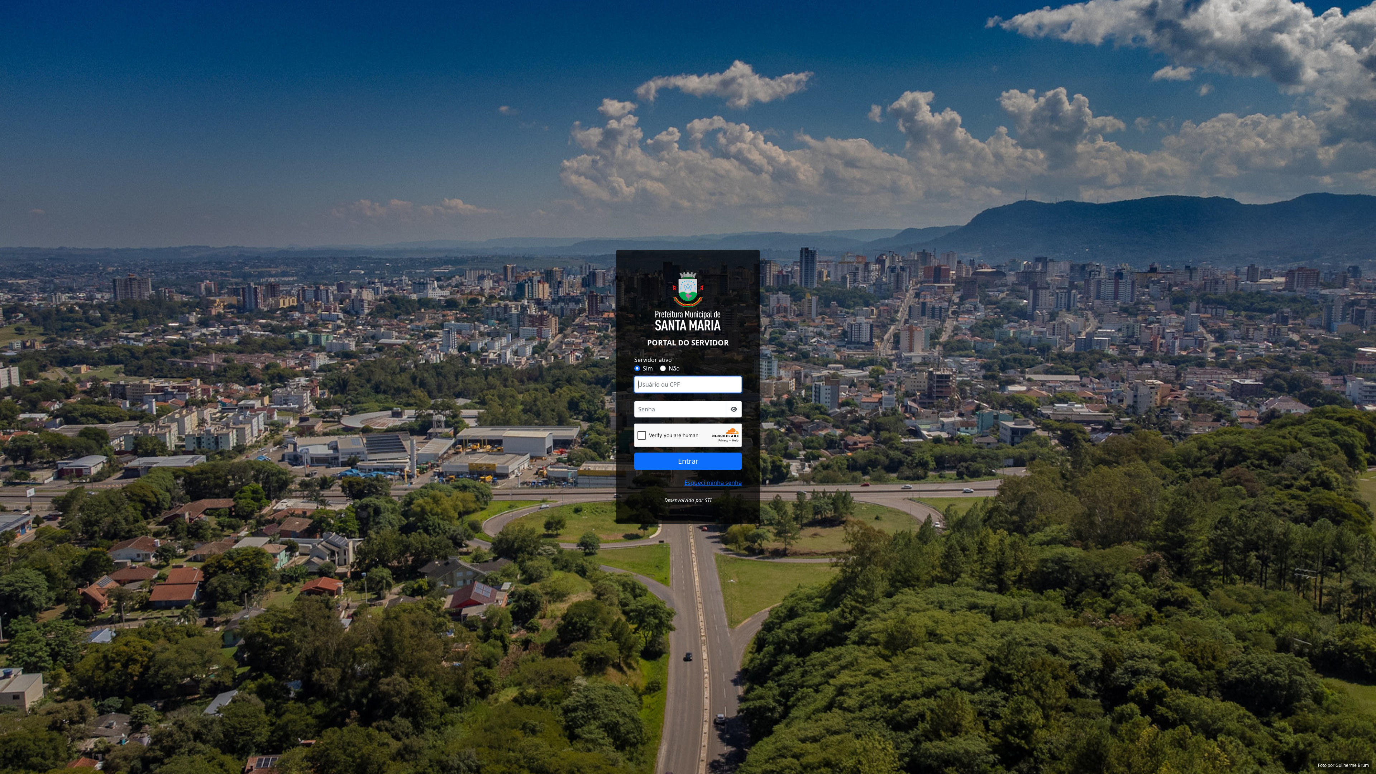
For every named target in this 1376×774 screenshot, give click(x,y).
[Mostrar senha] (734, 409)
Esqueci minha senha (713, 483)
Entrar (688, 461)
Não (674, 368)
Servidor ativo (653, 360)
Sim (648, 368)
